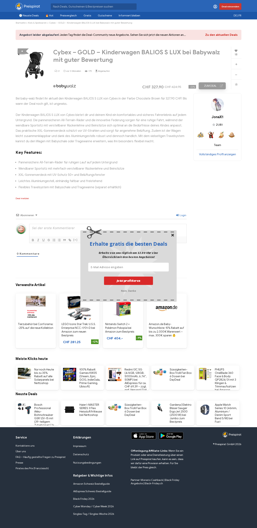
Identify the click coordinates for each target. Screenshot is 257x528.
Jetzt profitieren (128, 280)
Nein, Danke (128, 290)
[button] (128, 243)
